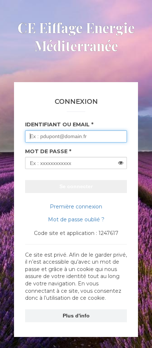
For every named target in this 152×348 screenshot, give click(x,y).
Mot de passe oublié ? (76, 219)
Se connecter (76, 186)
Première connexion (76, 206)
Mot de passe (46, 151)
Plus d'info (76, 316)
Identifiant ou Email (57, 124)
